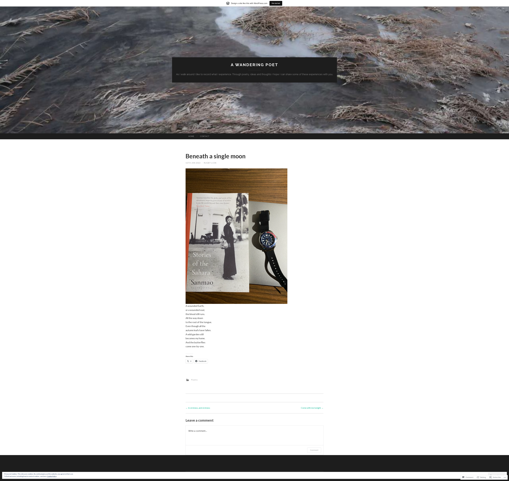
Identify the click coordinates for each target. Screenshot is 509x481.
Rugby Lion (210, 163)
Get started (276, 3)
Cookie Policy (52, 476)
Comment (314, 450)
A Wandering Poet (254, 64)
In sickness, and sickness (198, 408)
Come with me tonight (312, 408)
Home (191, 136)
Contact (204, 136)
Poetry (194, 379)
